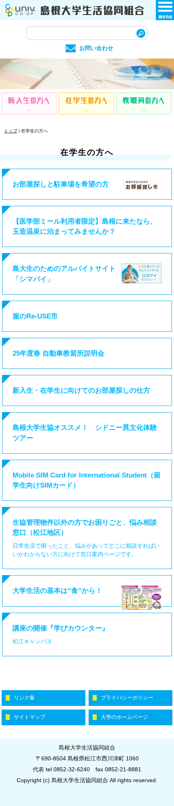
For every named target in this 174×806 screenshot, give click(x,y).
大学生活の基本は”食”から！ (57, 591)
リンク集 (24, 698)
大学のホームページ (124, 717)
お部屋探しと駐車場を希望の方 (61, 184)
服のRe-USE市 (35, 316)
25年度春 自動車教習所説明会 (58, 353)
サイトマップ (29, 717)
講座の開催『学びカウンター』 (61, 628)
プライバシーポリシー (127, 698)
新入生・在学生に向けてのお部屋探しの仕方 (81, 390)
